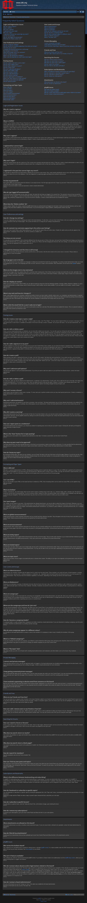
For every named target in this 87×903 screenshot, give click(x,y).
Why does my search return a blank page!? (54, 62)
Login (5, 14)
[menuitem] (78, 12)
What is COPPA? (7, 28)
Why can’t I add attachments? (10, 73)
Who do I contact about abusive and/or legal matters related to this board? (62, 92)
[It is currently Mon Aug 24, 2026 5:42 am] (82, 17)
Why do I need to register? (9, 26)
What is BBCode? (7, 87)
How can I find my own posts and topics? (54, 65)
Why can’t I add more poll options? (11, 69)
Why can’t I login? (7, 32)
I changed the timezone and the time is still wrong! (15, 49)
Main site (6, 11)
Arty (40, 899)
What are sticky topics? (9, 96)
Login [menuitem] (81, 12)
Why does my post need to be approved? (13, 79)
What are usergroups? (49, 29)
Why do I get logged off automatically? (12, 37)
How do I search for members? (51, 64)
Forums (13, 11)
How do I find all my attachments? (52, 83)
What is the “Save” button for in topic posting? (14, 78)
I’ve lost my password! (9, 35)
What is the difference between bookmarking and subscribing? (59, 71)
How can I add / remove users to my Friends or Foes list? (58, 53)
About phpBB (29, 849)
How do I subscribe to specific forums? (53, 74)
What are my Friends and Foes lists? (53, 52)
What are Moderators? (49, 28)
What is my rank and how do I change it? (13, 55)
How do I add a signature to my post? (12, 66)
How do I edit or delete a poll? (10, 70)
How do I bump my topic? (9, 81)
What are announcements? (10, 95)
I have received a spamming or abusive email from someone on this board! (62, 46)
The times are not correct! (9, 47)
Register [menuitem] (83, 12)
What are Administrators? (50, 26)
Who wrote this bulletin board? (51, 89)
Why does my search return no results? (54, 61)
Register (10, 14)
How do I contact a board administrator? (54, 94)
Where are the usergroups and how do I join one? (56, 31)
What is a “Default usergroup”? (51, 35)
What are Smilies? (7, 90)
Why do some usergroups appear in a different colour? (57, 34)
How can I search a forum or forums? (53, 59)
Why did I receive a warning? (10, 75)
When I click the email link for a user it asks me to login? (17, 57)
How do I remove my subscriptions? (53, 76)
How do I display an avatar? (10, 54)
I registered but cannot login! (10, 31)
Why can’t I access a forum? (10, 72)
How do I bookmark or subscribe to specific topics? (56, 73)
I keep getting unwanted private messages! (54, 44)
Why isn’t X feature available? (51, 91)
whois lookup (25, 869)
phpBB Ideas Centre (70, 857)
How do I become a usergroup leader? (53, 32)
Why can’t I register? (8, 29)
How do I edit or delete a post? (10, 64)
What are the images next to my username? (14, 52)
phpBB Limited (44, 847)
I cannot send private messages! (52, 43)
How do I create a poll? (9, 67)
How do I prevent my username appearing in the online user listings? (20, 46)
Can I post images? (8, 92)
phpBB (74, 263)
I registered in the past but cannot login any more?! (15, 34)
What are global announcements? (11, 93)
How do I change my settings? (10, 44)
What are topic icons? (8, 99)
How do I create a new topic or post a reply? (14, 63)
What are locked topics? (9, 98)
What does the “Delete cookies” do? (12, 38)
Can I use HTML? (7, 88)
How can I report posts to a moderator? (13, 76)
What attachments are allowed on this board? (55, 82)
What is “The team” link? (50, 37)
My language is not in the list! (10, 50)
